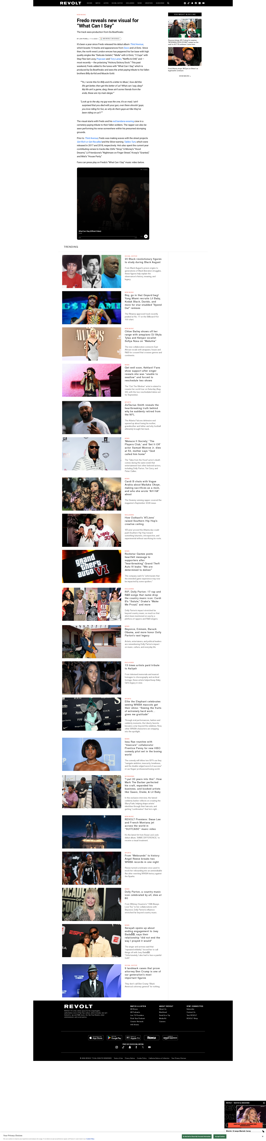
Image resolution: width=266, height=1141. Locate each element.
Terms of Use (118, 1058)
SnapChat (192, 3)
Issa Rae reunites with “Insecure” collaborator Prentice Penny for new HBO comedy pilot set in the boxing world (143, 748)
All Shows (134, 1009)
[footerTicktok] (123, 1048)
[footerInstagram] (116, 1048)
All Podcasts (135, 1012)
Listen (106, 3)
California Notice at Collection (159, 1058)
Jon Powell (84, 39)
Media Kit (162, 1018)
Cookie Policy (142, 1058)
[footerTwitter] (142, 1048)
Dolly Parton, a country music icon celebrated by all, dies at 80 (143, 895)
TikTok (189, 3)
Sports (128, 402)
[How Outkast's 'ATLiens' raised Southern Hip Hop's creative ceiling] (91, 530)
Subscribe (160, 3)
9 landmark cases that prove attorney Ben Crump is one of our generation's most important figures (143, 973)
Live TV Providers (137, 1015)
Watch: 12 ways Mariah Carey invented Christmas (238, 1132)
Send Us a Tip (164, 1015)
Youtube (203, 3)
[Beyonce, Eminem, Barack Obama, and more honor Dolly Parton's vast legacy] (91, 641)
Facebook (196, 3)
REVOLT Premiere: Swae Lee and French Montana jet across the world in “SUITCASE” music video (143, 824)
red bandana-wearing (123, 121)
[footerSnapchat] (129, 1048)
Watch (97, 3)
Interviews (129, 776)
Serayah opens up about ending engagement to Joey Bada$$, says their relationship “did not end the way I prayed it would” (142, 934)
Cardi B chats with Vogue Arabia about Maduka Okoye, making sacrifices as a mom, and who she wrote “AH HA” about (142, 488)
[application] (245, 1116)
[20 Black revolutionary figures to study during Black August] (91, 271)
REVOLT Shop (192, 1018)
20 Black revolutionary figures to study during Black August (143, 260)
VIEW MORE (184, 76)
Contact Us (191, 1012)
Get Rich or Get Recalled (89, 141)
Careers (162, 1021)
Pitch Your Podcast (137, 1018)
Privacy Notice (130, 1058)
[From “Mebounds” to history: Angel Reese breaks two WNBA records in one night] (91, 868)
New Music (81, 15)
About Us (162, 1009)
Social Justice (117, 3)
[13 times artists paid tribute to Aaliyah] (91, 677)
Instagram (185, 3)
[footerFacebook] (136, 1048)
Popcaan (101, 59)
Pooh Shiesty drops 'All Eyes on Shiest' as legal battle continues (183, 69)
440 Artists (134, 1025)
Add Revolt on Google (111, 38)
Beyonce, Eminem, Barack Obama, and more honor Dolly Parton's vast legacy (143, 632)
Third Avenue (136, 44)
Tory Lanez (115, 59)
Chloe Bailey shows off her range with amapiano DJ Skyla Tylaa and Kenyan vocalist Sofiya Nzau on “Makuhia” (143, 336)
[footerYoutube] (149, 1048)
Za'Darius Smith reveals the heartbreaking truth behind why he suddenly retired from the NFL (143, 409)
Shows (89, 3)
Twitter (199, 3)
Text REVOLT (192, 1015)
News (140, 3)
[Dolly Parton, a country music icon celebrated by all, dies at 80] (91, 904)
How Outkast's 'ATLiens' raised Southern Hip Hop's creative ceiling (141, 521)
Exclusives (130, 3)
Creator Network (136, 1021)
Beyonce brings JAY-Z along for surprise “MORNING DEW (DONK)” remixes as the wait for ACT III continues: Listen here (183, 42)
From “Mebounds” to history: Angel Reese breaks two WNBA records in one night (142, 859)
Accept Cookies (220, 1136)
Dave (126, 48)
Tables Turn (130, 141)
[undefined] (185, 28)
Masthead (163, 1012)
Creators (149, 3)
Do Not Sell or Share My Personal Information (197, 1136)
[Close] (262, 1136)
